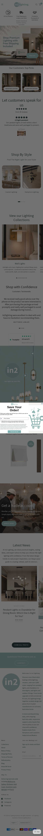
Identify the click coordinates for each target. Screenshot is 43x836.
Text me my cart (14, 431)
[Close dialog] (42, 403)
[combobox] (2, 418)
